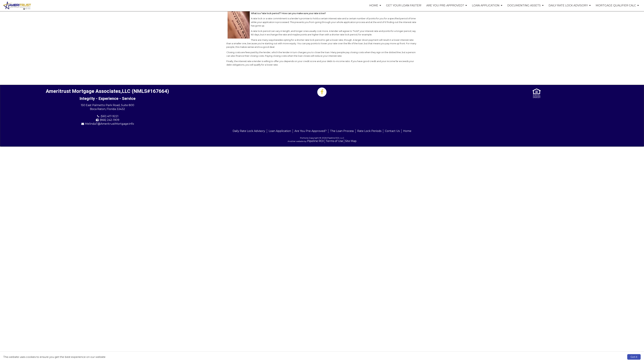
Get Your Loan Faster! (403, 5)
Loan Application (280, 131)
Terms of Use (334, 141)
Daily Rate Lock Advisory (249, 131)
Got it (634, 356)
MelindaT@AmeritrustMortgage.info (109, 123)
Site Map (351, 141)
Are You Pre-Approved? (310, 131)
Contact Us (392, 131)
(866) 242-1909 (109, 120)
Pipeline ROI (315, 141)
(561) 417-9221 (109, 116)
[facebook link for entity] (322, 92)
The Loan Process (342, 131)
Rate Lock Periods (369, 131)
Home (407, 131)
